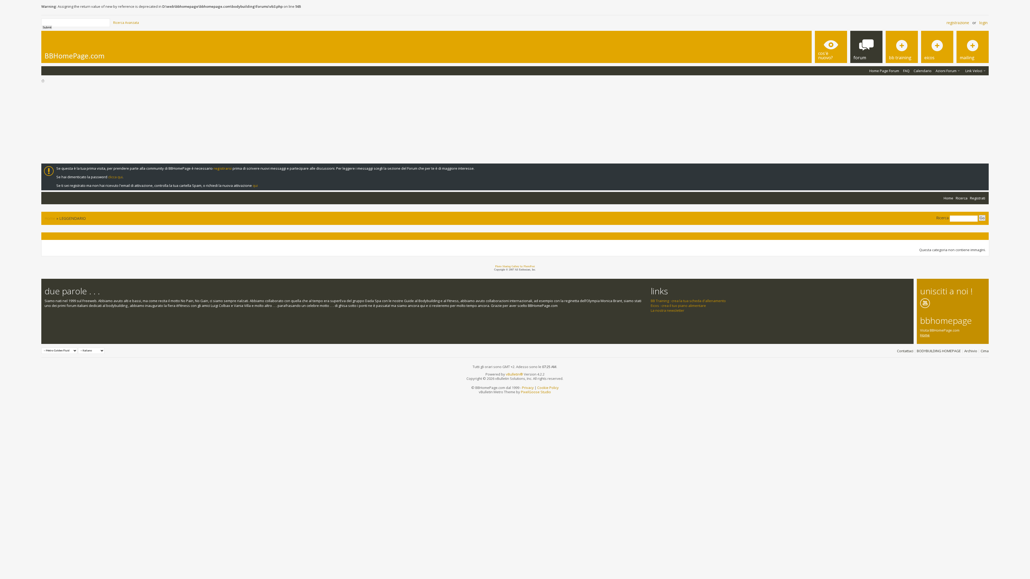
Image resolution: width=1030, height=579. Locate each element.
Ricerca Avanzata (126, 22)
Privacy (528, 387)
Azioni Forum (946, 70)
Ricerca (962, 198)
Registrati (977, 198)
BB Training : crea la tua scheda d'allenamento (688, 300)
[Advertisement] (515, 123)
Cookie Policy (548, 387)
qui (255, 185)
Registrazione (958, 22)
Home (948, 198)
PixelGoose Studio (536, 391)
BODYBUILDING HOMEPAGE (939, 350)
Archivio (970, 350)
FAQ (906, 70)
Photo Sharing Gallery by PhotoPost (515, 266)
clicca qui (115, 177)
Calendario (923, 70)
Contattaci (905, 350)
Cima (985, 350)
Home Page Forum (884, 70)
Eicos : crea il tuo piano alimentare (678, 305)
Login (983, 22)
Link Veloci (973, 70)
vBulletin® (514, 374)
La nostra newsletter (667, 310)
